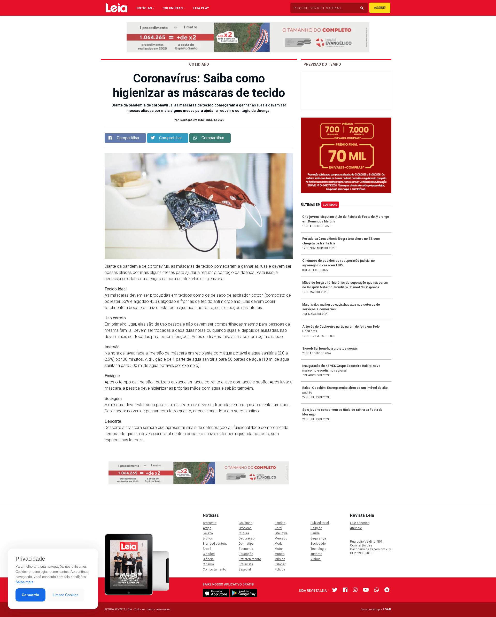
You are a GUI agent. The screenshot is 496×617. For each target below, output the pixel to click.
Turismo (316, 554)
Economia (246, 549)
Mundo (279, 554)
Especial (245, 569)
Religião (316, 528)
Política (280, 569)
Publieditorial (320, 523)
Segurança (318, 538)
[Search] (362, 8)
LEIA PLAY (201, 8)
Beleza (208, 533)
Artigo (207, 528)
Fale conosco (359, 523)
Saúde (315, 533)
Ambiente (209, 523)
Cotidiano (330, 204)
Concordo (30, 595)
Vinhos (316, 559)
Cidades (209, 554)
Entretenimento (250, 559)
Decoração (246, 538)
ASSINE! (380, 8)
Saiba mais (24, 582)
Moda (279, 543)
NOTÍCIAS (144, 8)
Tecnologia (318, 549)
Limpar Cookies (65, 595)
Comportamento (214, 569)
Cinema (208, 564)
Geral (278, 528)
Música (280, 559)
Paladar (280, 564)
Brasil (207, 549)
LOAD (387, 609)
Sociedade (318, 543)
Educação (246, 554)
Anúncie (356, 528)
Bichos (208, 538)
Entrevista (246, 564)
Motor (279, 549)
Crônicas (245, 528)
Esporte (280, 523)
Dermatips (246, 543)
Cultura (244, 533)
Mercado (281, 538)
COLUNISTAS (172, 8)
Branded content (215, 543)
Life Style (281, 533)
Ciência (208, 559)
